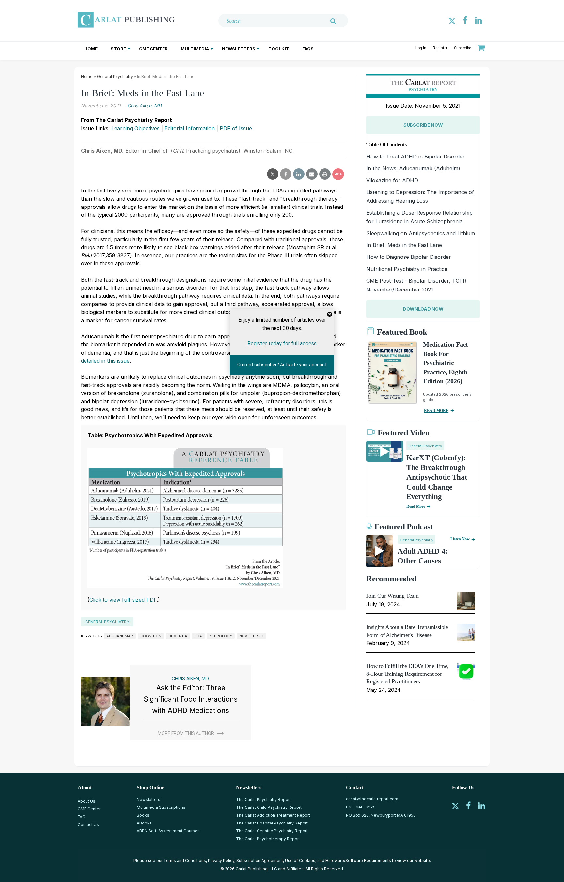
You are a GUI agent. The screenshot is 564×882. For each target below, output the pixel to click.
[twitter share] (272, 174)
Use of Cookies (300, 860)
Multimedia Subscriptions (161, 807)
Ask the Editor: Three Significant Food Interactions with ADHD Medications (191, 699)
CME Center (153, 48)
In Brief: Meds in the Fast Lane (404, 245)
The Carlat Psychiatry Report (263, 799)
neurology (220, 636)
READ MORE (436, 411)
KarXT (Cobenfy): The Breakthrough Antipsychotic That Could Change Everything (436, 477)
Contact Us (88, 824)
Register (440, 48)
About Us (86, 801)
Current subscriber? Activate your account (282, 364)
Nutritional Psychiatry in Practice (406, 269)
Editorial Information (189, 128)
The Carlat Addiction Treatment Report (273, 815)
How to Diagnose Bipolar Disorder (408, 257)
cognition (150, 636)
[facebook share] (285, 174)
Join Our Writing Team (392, 595)
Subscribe (462, 48)
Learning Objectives (135, 128)
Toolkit (278, 48)
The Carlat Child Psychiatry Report (269, 807)
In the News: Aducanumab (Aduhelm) (413, 168)
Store (118, 48)
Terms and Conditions (185, 860)
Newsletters (238, 48)
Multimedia (195, 48)
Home (91, 48)
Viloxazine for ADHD (392, 180)
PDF (338, 174)
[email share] (312, 174)
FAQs (308, 48)
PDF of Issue (236, 128)
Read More (415, 506)
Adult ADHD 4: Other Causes (423, 556)
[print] (325, 174)
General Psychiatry (115, 76)
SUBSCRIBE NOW (423, 125)
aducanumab (119, 636)
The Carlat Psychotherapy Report (268, 838)
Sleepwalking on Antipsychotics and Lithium (420, 233)
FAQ (82, 816)
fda (198, 636)
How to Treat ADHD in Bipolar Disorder (415, 156)
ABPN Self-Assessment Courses (168, 830)
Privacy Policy (221, 860)
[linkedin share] (299, 174)
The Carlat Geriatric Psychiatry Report (272, 830)
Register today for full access (282, 343)
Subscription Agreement (259, 860)
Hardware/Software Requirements (358, 860)
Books (143, 815)
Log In (420, 48)
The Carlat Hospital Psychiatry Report (272, 823)
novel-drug (251, 636)
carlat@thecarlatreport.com (372, 798)
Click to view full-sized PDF (123, 599)
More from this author (186, 733)
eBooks (144, 823)
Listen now (460, 539)
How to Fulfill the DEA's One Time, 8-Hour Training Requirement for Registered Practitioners (407, 674)
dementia (177, 636)
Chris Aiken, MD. (145, 105)
